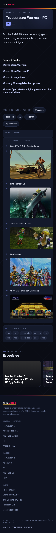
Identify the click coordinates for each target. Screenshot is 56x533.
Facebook (9, 117)
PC (30, 13)
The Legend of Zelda (12, 500)
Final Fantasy (9, 490)
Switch (37, 333)
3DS (8, 338)
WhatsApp (39, 110)
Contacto (28, 527)
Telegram (30, 117)
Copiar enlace (11, 124)
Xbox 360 (25, 338)
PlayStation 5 (9, 426)
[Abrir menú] (50, 4)
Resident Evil (9, 505)
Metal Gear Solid (10, 510)
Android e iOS (9, 446)
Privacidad (17, 527)
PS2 (43, 338)
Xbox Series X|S (10, 431)
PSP (5, 478)
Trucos (22, 13)
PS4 (15, 333)
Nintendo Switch (10, 436)
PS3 (15, 338)
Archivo (6, 527)
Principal (11, 13)
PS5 (8, 333)
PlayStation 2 (9, 458)
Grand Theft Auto (11, 495)
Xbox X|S (25, 333)
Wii (36, 338)
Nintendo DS (8, 473)
